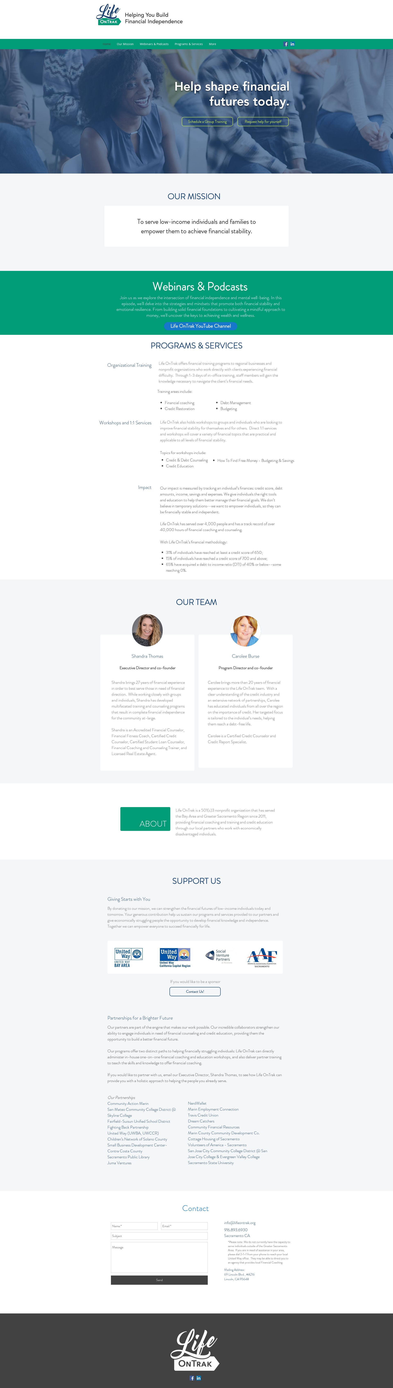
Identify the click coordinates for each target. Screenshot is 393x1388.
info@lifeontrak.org (239, 1223)
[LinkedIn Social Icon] (292, 44)
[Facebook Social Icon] (285, 44)
